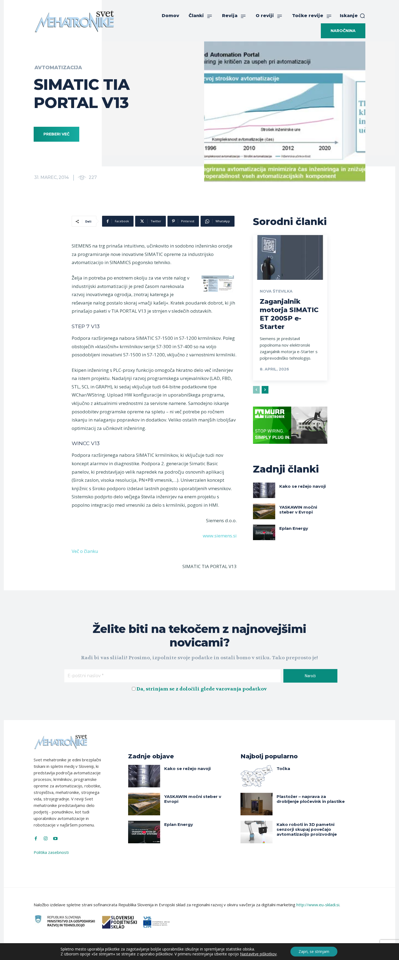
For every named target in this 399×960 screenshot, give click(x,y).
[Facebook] (36, 838)
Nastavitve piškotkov (258, 954)
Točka (283, 768)
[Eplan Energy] (264, 532)
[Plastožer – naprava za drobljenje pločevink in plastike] (256, 804)
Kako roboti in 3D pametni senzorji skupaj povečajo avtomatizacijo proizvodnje (307, 829)
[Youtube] (55, 838)
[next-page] (265, 390)
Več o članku (85, 551)
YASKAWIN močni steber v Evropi (298, 510)
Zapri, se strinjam (314, 951)
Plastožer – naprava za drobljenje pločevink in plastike (311, 799)
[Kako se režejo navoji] (264, 490)
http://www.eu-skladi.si (317, 904)
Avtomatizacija (58, 67)
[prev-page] (256, 390)
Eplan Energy (293, 528)
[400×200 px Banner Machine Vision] (290, 448)
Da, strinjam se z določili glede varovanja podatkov (202, 689)
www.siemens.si (220, 536)
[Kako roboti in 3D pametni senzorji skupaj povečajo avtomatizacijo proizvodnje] (256, 832)
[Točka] (256, 776)
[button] (352, 16)
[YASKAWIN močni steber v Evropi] (264, 511)
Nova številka (276, 291)
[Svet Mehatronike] (74, 21)
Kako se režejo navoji (302, 486)
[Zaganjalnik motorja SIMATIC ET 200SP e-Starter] (290, 257)
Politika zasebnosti (51, 852)
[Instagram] (45, 838)
